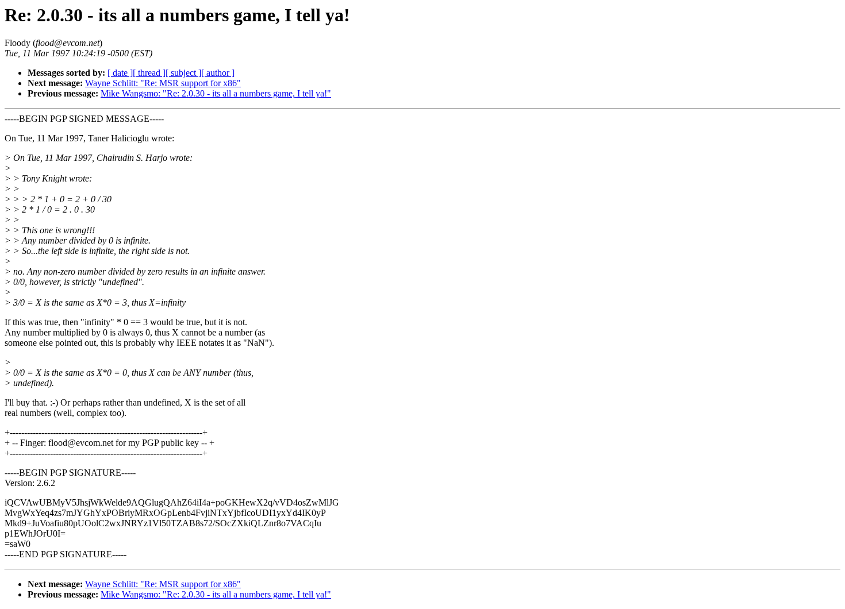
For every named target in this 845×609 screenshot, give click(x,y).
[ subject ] (183, 73)
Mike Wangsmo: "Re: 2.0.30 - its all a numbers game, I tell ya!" (216, 93)
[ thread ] (149, 73)
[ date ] (120, 73)
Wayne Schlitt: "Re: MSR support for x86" (163, 83)
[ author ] (218, 73)
